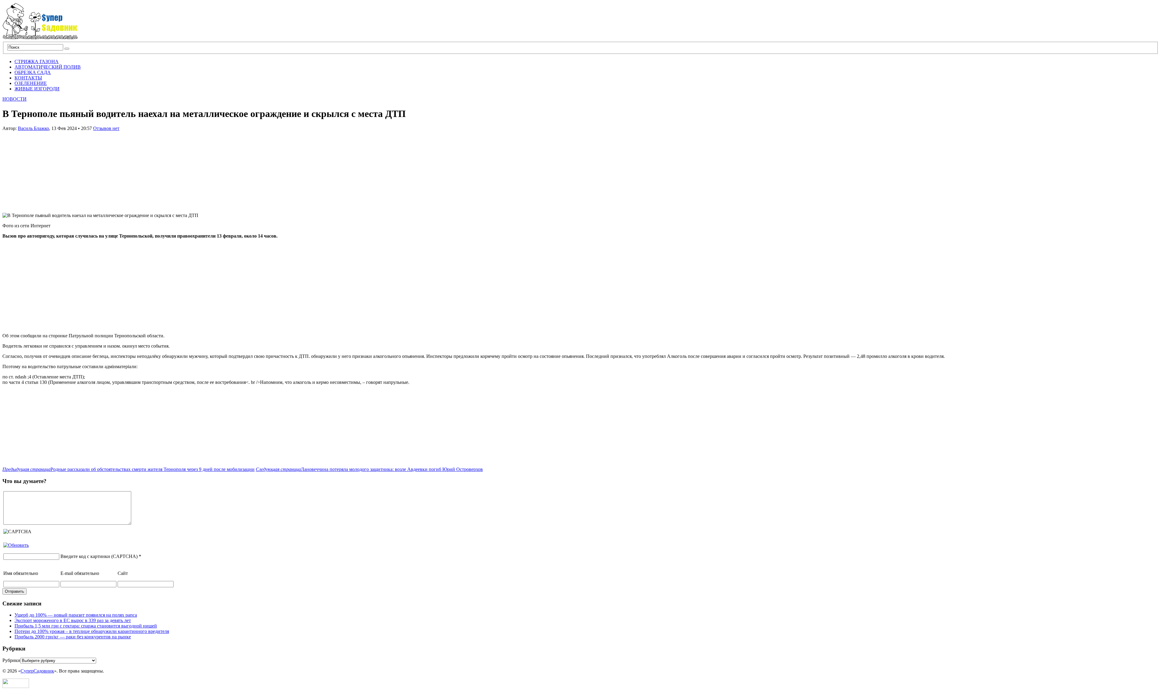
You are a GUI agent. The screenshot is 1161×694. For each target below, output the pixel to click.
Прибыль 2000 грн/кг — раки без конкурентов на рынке (73, 636)
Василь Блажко (33, 128)
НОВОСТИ (14, 99)
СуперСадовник (37, 670)
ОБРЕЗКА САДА (33, 72)
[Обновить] (16, 545)
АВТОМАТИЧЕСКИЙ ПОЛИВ (48, 67)
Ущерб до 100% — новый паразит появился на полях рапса (76, 615)
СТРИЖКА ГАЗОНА (37, 61)
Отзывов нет (106, 128)
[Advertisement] (47, 169)
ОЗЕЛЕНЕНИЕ (31, 83)
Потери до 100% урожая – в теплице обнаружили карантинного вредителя (92, 631)
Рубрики (11, 660)
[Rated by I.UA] (15, 686)
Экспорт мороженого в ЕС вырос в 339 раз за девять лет (73, 620)
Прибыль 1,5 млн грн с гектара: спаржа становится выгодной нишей (86, 625)
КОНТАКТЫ (28, 77)
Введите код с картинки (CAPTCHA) (99, 556)
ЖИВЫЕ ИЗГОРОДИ (37, 88)
